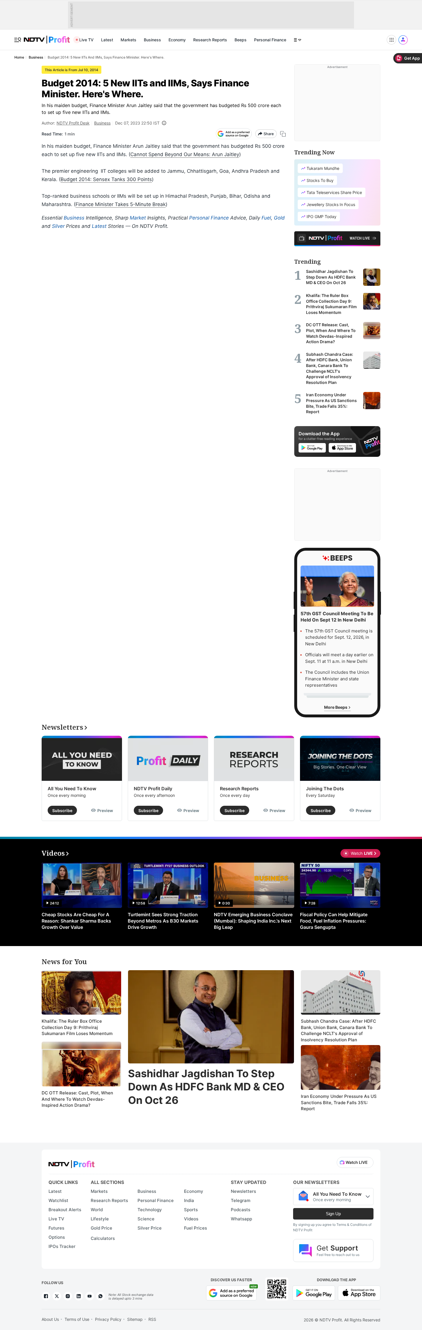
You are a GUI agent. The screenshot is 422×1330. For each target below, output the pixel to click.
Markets (128, 39)
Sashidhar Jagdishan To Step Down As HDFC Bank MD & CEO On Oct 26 (206, 1087)
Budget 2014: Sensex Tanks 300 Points (106, 179)
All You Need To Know (72, 788)
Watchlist (58, 1200)
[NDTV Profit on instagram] (67, 1296)
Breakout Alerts (65, 1209)
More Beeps (336, 707)
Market (138, 218)
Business (152, 39)
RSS (152, 1319)
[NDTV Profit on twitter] (57, 1296)
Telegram (240, 1200)
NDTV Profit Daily (153, 788)
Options (57, 1237)
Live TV (86, 39)
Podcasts (240, 1209)
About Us (50, 1319)
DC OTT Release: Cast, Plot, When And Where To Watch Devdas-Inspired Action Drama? (77, 1099)
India (189, 1200)
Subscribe (62, 810)
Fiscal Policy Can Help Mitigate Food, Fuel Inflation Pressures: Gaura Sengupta (333, 921)
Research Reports (210, 39)
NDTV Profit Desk (73, 123)
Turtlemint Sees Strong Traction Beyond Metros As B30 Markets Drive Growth (163, 921)
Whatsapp (241, 1219)
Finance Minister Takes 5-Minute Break (121, 204)
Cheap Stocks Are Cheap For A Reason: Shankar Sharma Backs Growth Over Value (76, 921)
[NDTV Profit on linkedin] (78, 1296)
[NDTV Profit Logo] (71, 1162)
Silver (58, 226)
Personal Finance (270, 39)
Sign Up (333, 1213)
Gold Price (101, 1228)
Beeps (241, 39)
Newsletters (243, 1191)
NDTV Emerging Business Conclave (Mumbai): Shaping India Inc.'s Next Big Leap (253, 921)
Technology (150, 1209)
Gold (279, 218)
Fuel (266, 218)
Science (146, 1219)
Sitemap (135, 1319)
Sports (191, 1209)
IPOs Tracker (62, 1246)
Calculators (103, 1238)
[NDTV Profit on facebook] (46, 1296)
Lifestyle (100, 1219)
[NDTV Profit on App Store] (359, 1292)
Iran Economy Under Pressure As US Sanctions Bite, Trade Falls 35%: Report (339, 1102)
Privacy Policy (108, 1319)
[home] (47, 37)
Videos (191, 1219)
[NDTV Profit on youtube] (89, 1296)
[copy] (283, 134)
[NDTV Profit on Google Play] (314, 1292)
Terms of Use (77, 1319)
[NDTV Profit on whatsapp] (100, 1296)
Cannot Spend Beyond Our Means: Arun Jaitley (184, 154)
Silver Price (150, 1228)
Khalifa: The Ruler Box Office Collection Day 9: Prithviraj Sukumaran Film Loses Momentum (77, 1027)
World (97, 1209)
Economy (177, 39)
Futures (56, 1228)
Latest (107, 39)
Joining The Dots (325, 788)
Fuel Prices (195, 1228)
